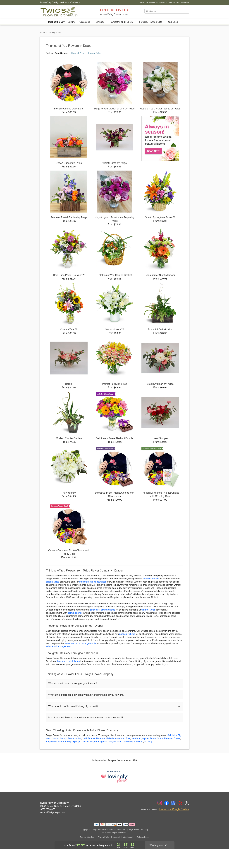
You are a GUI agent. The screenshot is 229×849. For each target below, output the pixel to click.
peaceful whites (127, 633)
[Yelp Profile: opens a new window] (180, 803)
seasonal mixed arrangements (80, 643)
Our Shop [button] (173, 21)
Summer (72, 21)
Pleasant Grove (172, 738)
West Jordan (52, 738)
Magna (93, 741)
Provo (153, 738)
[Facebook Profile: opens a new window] (166, 803)
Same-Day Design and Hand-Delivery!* (60, 2)
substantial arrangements (59, 646)
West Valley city (125, 741)
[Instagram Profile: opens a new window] (159, 803)
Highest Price (77, 53)
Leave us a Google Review (174, 809)
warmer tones (148, 609)
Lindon (85, 741)
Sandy (63, 738)
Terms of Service (87, 837)
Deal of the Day (56, 21)
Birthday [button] (100, 21)
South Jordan (74, 738)
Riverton (100, 738)
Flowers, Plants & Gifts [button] (151, 21)
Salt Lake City (174, 735)
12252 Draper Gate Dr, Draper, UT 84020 (60, 805)
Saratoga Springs (72, 741)
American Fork (122, 738)
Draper (91, 738)
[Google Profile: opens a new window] (173, 803)
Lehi (85, 738)
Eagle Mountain (54, 741)
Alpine (145, 738)
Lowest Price (94, 53)
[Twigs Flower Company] (62, 12)
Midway (148, 741)
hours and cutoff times (68, 661)
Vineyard (138, 741)
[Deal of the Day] (160, 138)
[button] (220, 836)
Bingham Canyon (107, 741)
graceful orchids (151, 578)
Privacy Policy (104, 837)
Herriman (136, 738)
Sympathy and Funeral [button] (122, 21)
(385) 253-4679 (47, 809)
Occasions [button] (85, 21)
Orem (160, 738)
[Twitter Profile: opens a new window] (187, 803)
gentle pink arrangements (102, 609)
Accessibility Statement (123, 837)
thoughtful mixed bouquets (92, 581)
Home (42, 32)
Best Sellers (61, 53)
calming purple (75, 612)
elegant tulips (52, 581)
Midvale (110, 738)
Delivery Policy (143, 837)
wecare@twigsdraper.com (52, 812)
